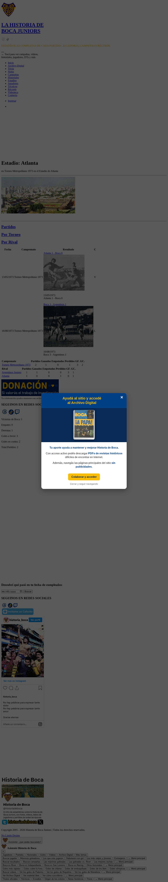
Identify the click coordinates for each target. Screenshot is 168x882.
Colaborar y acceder (84, 476)
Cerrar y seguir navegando (84, 484)
